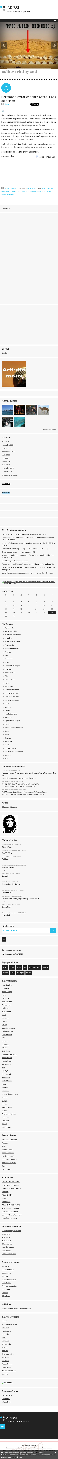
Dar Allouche (8, 867)
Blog (6, 655)
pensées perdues (8, 1028)
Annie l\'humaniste (9, 1159)
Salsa (7, 731)
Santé (7, 734)
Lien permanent (10, 188)
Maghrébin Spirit (11, 714)
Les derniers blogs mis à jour (13, 1447)
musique (20, 973)
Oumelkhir (6, 1399)
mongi (4, 784)
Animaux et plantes (9, 1286)
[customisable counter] (6, 492)
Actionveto (6, 1289)
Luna (4, 1084)
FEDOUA (5, 1361)
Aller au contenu (7, 2)
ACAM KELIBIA (34, 967)
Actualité (32, 188)
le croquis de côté (28, 552)
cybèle (4, 1124)
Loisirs (7, 710)
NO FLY (5, 1071)
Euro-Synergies (47, 573)
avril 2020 (6, 465)
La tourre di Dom (8, 549)
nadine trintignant (23, 191)
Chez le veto (6, 1296)
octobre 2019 (7, 471)
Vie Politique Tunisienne (14, 752)
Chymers (5, 1120)
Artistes (8, 652)
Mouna (4, 1347)
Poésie (7, 724)
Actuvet (5, 1276)
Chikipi (4, 1021)
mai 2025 (5, 442)
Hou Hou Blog (7, 985)
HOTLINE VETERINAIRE (11, 1182)
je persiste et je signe (10, 1094)
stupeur (5, 1087)
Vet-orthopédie (8, 1269)
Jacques (5, 1166)
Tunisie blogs (7, 992)
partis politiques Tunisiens (12, 1215)
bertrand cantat (48, 188)
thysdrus (5, 1044)
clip (25, 967)
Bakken (5, 859)
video (5, 967)
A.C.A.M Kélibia (11, 631)
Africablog (6, 1237)
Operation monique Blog (11, 1188)
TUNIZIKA (6, 1051)
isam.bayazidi (7, 1149)
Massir (4, 1104)
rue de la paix (7, 1061)
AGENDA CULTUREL (13, 641)
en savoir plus (7, 156)
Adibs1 (13, 8)
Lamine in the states (9, 1054)
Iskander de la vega (9, 1139)
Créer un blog (25, 1445)
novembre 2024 (8, 445)
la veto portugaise (9, 1279)
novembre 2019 (8, 468)
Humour (8, 683)
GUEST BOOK (10, 679)
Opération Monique (12, 721)
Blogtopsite (6, 1240)
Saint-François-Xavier (10, 561)
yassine (5, 1374)
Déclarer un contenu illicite (10, 1450)
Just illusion (6, 1064)
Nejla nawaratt (7, 1031)
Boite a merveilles (9, 1370)
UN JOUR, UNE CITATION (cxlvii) (14, 534)
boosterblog (6, 1250)
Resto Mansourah (9, 1254)
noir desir (47, 191)
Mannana (5, 1117)
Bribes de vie (9, 659)
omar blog (6, 1334)
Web (6, 758)
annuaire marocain (9, 1324)
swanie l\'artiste (8, 1153)
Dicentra (5, 998)
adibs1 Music (7, 1058)
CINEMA (8, 669)
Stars (4, 1198)
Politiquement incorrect (14, 727)
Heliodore (6, 1077)
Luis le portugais (8, 1156)
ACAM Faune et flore (13, 635)
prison (33, 191)
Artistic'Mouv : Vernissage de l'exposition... (28, 792)
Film (6, 676)
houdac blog (6, 1331)
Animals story (10, 645)
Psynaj (4, 1110)
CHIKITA (5, 1048)
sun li (4, 1337)
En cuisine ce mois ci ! (10, 552)
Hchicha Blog (7, 1395)
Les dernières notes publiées (29, 1447)
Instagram (9, 686)
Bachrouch (6, 1202)
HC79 (4, 792)
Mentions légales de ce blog (25, 1450)
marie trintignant (8, 191)
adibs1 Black (7, 1081)
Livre (7, 703)
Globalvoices (7, 1244)
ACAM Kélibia (7, 1195)
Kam (4, 995)
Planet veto (6, 1283)
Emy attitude (7, 1074)
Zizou (4, 1015)
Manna (4, 1097)
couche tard (6, 1273)
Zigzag (4, 1101)
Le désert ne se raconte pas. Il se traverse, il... (19, 537)
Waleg (4, 1025)
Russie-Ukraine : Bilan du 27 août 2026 (16, 564)
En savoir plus (17, 1457)
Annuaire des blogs (12, 648)
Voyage (8, 755)
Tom (3, 1067)
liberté (39, 191)
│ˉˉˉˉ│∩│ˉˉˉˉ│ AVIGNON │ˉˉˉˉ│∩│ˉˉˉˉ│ (33, 549)
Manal (4, 1321)
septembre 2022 (8, 452)
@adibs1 (5, 353)
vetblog (5, 1293)
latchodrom (6, 1402)
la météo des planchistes (11, 1231)
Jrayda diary (6, 1005)
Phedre (5, 1041)
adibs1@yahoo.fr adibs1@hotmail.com (16, 1308)
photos (5, 973)
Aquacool (5, 1018)
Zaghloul (5, 1341)
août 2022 (6, 455)
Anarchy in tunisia (9, 1114)
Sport (7, 745)
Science (8, 738)
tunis (12, 973)
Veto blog (5, 1266)
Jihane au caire (8, 1354)
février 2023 (6, 448)
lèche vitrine (7, 892)
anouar (5, 1351)
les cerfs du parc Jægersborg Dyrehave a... (21, 898)
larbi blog (5, 1327)
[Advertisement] (13, 258)
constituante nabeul (9, 1218)
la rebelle (5, 988)
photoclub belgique (9, 1163)
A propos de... (10, 628)
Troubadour (6, 1011)
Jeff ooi (4, 1146)
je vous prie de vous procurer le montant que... (19, 543)
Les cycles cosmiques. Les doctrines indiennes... (20, 573)
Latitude (25, 561)
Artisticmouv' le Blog (10, 1211)
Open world (6, 1367)
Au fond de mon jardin (10, 1208)
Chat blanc (7, 847)
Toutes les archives (10, 475)
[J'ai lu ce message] (55, 1452)
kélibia (28, 973)
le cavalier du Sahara (11, 884)
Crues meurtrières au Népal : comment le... (18, 567)
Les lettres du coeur (12, 700)
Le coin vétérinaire (12, 690)
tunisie (45, 967)
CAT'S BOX (7, 853)
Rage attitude (7, 1364)
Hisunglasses (7, 1169)
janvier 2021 (7, 461)
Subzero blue (7, 1001)
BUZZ (7, 662)
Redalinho (6, 1357)
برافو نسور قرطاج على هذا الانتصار (25, 784)
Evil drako (5, 1008)
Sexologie (8, 741)
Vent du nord (7, 1035)
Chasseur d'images (12, 666)
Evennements (10, 672)
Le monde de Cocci (12, 696)
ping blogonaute (8, 1247)
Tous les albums (49, 429)
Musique (8, 717)
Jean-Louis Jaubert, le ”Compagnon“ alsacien (19, 555)
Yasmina (5, 1091)
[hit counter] (7, 1383)
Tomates (6, 876)
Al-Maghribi (6, 1344)
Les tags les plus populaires (45, 1447)
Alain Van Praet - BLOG (38, 534)
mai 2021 (5, 458)
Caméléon (6, 907)
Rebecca (5, 1143)
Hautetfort (33, 1445)
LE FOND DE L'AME (12, 693)
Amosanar (6, 773)
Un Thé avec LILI (11, 748)
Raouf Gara (6, 1127)
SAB (3, 1038)
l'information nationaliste (44, 564)
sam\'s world (7, 1107)
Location (8, 707)
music (12, 967)
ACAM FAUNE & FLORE (11, 1205)
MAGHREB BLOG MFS (10, 1185)
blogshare (6, 1234)
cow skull (6, 915)
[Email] (4, 939)
